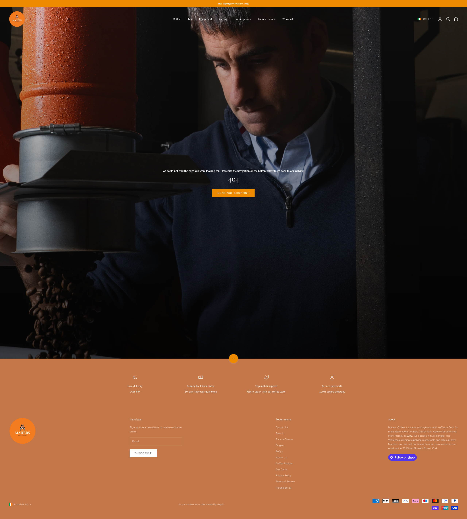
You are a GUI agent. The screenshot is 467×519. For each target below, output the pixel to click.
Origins (280, 445)
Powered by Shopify (215, 504)
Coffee (176, 19)
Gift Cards (281, 469)
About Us (281, 457)
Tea (190, 19)
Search (279, 433)
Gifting (223, 19)
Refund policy (283, 487)
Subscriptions (243, 19)
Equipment (205, 19)
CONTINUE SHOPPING (233, 193)
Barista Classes (266, 19)
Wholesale (288, 19)
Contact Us (282, 427)
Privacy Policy (283, 475)
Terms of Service (285, 481)
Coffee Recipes (284, 463)
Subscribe (143, 453)
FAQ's (279, 451)
